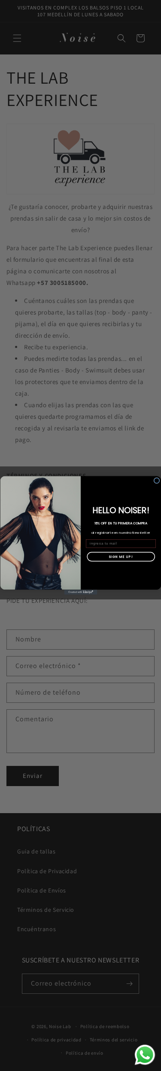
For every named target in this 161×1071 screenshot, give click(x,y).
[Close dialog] (156, 480)
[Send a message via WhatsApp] (145, 1055)
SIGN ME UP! (121, 556)
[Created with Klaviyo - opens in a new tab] (80, 592)
